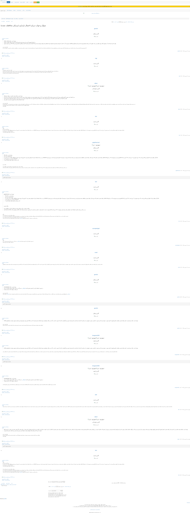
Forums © (188, 502)
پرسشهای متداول (9, 10)
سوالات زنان (16, 18)
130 (128, 21)
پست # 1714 (12, 172)
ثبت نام (35, 2)
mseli (96, 252)
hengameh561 (96, 335)
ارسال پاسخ (8, 21)
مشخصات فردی (28, 10)
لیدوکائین (18, 241)
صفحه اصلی (4, 2)
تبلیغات (27, 2)
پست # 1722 (12, 411)
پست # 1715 (12, 223)
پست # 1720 (12, 356)
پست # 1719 (12, 330)
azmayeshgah (96, 228)
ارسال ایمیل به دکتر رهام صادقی (95, 509)
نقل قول (8, 56)
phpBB (5, 498)
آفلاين (3, 39)
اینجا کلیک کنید (80, 6)
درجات (23, 10)
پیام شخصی (3, 38)
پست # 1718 (12, 298)
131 (130, 21)
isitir (96, 394)
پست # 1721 (12, 389)
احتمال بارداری (21, 18)
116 (126, 21)
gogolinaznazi (96, 142)
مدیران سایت (19, 10)
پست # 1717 (12, 269)
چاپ (11, 21)
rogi (96, 58)
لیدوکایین (68, 294)
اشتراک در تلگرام (4, 56)
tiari (96, 116)
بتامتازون (21, 218)
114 (113, 21)
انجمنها (8, 2)
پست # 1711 (12, 78)
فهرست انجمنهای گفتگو (9, 18)
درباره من (31, 2)
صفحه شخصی (17, 2)
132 (131, 21)
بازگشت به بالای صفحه (5, 55)
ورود (38, 2)
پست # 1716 (12, 247)
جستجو (12, 2)
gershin (96, 28)
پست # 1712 (12, 111)
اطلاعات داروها (22, 2)
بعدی (133, 21)
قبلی (118, 21)
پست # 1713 (12, 137)
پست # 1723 (12, 441)
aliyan (96, 83)
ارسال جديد (3, 21)
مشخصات (7, 38)
